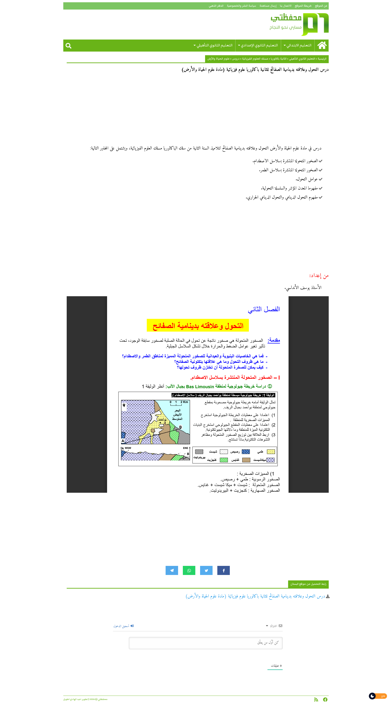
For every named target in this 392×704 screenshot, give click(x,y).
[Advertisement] (198, 110)
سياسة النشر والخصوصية (241, 6)
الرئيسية (322, 59)
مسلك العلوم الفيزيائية (255, 59)
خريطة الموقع (303, 6)
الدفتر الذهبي (216, 6)
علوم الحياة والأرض (218, 59)
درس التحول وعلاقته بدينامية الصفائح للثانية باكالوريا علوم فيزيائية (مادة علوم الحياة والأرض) (255, 596)
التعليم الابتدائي (299, 45)
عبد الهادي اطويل (72, 699)
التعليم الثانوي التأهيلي (215, 45)
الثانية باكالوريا (279, 59)
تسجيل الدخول (121, 626)
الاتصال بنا (286, 6)
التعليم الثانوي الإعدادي (259, 45)
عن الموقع (321, 6)
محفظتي (286, 24)
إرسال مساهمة (268, 6)
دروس (236, 59)
